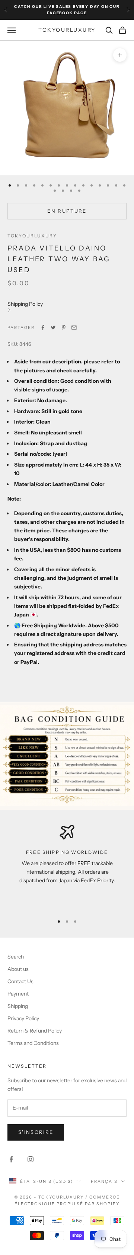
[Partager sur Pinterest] (64, 327)
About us (18, 969)
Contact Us (20, 981)
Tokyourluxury (32, 236)
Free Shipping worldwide (67, 852)
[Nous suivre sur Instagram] (30, 1159)
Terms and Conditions (33, 1043)
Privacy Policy (23, 1018)
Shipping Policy (25, 304)
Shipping (17, 1006)
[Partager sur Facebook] (43, 327)
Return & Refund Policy (34, 1030)
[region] (67, 866)
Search (15, 956)
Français (104, 1181)
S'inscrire (35, 1132)
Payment (18, 993)
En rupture (66, 211)
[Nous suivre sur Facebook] (11, 1159)
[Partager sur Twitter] (53, 327)
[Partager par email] (74, 327)
